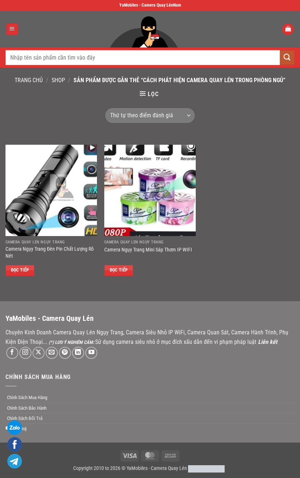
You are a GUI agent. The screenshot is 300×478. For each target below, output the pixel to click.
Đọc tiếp (20, 270)
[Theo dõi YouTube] (91, 353)
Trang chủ (29, 80)
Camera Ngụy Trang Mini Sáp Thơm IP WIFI (148, 250)
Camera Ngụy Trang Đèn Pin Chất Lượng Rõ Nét (49, 252)
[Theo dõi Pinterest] (65, 353)
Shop (58, 80)
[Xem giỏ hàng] (288, 29)
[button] (12, 29)
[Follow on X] (39, 353)
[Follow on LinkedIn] (78, 353)
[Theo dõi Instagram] (25, 353)
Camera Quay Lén (169, 468)
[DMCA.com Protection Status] (206, 468)
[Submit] (287, 57)
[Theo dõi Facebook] (12, 353)
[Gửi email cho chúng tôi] (52, 353)
